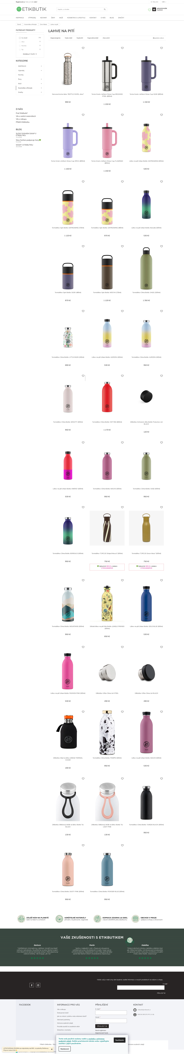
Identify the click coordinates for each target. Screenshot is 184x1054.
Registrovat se (20, 2)
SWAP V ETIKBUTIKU (24, 145)
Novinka (30, 45)
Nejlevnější (68, 38)
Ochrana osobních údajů (65, 1023)
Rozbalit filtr (29, 54)
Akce (30, 42)
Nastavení (64, 1049)
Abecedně (106, 38)
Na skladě (30, 38)
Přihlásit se (161, 993)
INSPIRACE (22, 66)
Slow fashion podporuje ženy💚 (28, 140)
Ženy (19, 79)
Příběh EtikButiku (22, 122)
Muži (19, 84)
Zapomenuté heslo (101, 1033)
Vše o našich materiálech (26, 116)
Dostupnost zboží (62, 1013)
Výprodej (21, 70)
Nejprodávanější (92, 38)
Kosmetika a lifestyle (25, 88)
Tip (30, 49)
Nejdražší (80, 38)
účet (35, 2)
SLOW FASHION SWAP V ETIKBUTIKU (26, 134)
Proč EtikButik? (22, 113)
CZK (163, 2)
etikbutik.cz (38, 985)
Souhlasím (119, 1040)
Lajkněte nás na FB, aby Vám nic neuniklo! (32, 985)
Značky (20, 92)
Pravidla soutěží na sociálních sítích (68, 1026)
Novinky (21, 75)
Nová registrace (100, 1030)
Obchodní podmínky (63, 1019)
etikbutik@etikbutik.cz (144, 1010)
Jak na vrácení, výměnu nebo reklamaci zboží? (72, 1016)
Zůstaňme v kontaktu (64, 1030)
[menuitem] (20, 17)
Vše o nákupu (21, 119)
